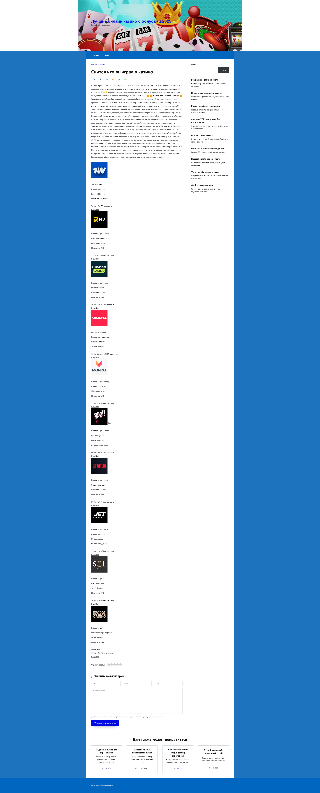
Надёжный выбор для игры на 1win (106, 751)
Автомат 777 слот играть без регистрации (205, 121)
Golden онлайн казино (202, 185)
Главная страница (98, 64)
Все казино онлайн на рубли (204, 79)
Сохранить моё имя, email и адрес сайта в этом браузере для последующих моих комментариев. (129, 717)
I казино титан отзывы (202, 135)
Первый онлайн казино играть (205, 158)
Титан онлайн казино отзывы (205, 172)
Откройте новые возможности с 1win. (142, 751)
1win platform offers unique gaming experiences (178, 752)
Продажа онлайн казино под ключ (207, 148)
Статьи (106, 55)
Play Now (95, 209)
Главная (95, 55)
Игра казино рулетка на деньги (206, 92)
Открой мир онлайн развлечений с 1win (213, 752)
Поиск (193, 64)
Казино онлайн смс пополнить (205, 105)
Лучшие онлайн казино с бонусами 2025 (131, 21)
